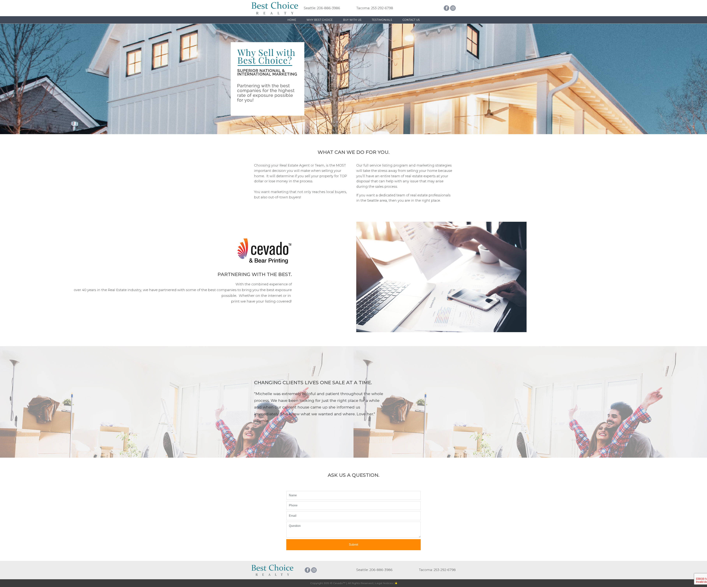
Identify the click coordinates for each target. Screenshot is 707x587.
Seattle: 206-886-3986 (322, 8)
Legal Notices (384, 583)
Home (291, 20)
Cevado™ (339, 583)
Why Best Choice (320, 20)
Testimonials (382, 20)
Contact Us (411, 20)
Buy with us (352, 20)
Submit (353, 544)
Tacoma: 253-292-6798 (374, 8)
